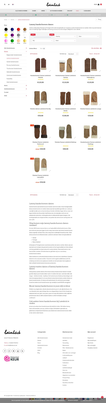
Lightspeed (22, 395)
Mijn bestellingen (92, 340)
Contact (65, 365)
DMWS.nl (33, 395)
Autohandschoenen (56, 10)
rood (38, 293)
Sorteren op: (63, 53)
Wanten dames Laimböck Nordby (40, 109)
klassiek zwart (35, 291)
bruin (60, 291)
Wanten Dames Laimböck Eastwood (40, 143)
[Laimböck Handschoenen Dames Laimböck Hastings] (90, 131)
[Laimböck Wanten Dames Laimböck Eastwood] (40, 131)
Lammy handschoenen (23, 19)
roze (43, 293)
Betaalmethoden (67, 372)
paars (46, 293)
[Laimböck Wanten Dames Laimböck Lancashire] (40, 165)
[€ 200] (52, 37)
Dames (34, 10)
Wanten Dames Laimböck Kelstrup (65, 142)
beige (44, 291)
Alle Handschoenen (21, 10)
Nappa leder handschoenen (14, 55)
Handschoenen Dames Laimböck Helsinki (40, 76)
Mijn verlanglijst (91, 345)
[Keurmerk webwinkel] (11, 358)
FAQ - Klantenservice (68, 347)
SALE (77, 10)
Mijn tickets (90, 343)
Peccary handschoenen (13, 65)
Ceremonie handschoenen (14, 75)
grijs (41, 291)
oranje (55, 293)
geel (41, 293)
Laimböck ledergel (67, 367)
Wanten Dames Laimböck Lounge (90, 109)
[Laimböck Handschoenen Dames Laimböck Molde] (65, 98)
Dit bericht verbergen (73, 400)
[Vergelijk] (8, 4)
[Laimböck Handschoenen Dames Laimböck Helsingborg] (90, 65)
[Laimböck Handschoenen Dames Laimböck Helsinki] (40, 65)
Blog (39, 352)
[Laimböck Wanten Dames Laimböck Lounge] (90, 98)
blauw (57, 291)
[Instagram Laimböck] (9, 351)
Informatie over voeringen (69, 352)
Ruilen (64, 350)
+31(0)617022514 (13, 343)
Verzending (65, 343)
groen (50, 293)
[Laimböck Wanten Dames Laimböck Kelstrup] (65, 131)
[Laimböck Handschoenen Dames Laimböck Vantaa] (65, 65)
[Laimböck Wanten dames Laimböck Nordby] (40, 98)
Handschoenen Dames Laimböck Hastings (90, 143)
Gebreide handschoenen (13, 72)
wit (64, 291)
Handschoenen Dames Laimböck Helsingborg (90, 76)
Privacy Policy (66, 377)
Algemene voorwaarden (69, 375)
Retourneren (66, 345)
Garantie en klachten (68, 382)
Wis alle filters (95, 48)
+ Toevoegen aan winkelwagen (40, 86)
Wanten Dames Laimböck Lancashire (40, 176)
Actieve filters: (33, 48)
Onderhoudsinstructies (68, 360)
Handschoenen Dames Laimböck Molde (65, 109)
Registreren (91, 338)
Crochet (69, 10)
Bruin (41, 48)
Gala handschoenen (12, 82)
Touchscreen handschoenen (14, 68)
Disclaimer (65, 380)
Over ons (65, 370)
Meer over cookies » (88, 400)
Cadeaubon (87, 10)
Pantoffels (9, 78)
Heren (43, 10)
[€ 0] (33, 37)
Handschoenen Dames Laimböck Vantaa (65, 76)
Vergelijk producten (92, 347)
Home (5, 19)
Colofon (65, 385)
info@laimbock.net (12, 345)
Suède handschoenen (12, 61)
